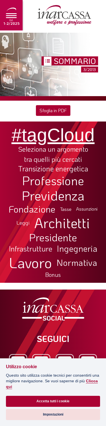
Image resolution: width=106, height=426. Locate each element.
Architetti (62, 223)
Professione (53, 180)
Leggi (23, 223)
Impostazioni (53, 414)
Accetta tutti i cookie (53, 401)
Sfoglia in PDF (53, 110)
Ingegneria (77, 249)
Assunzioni (87, 209)
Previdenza (53, 195)
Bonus (53, 274)
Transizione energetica (53, 168)
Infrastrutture (30, 248)
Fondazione (32, 209)
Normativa (77, 262)
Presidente (53, 237)
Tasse (66, 209)
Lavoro (30, 262)
